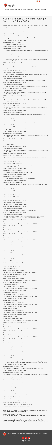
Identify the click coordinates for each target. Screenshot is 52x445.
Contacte (7, 13)
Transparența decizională (40, 9)
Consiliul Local (13, 9)
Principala (7, 9)
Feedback (32, 1)
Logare (45, 1)
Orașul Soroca (30, 9)
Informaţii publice (22, 9)
